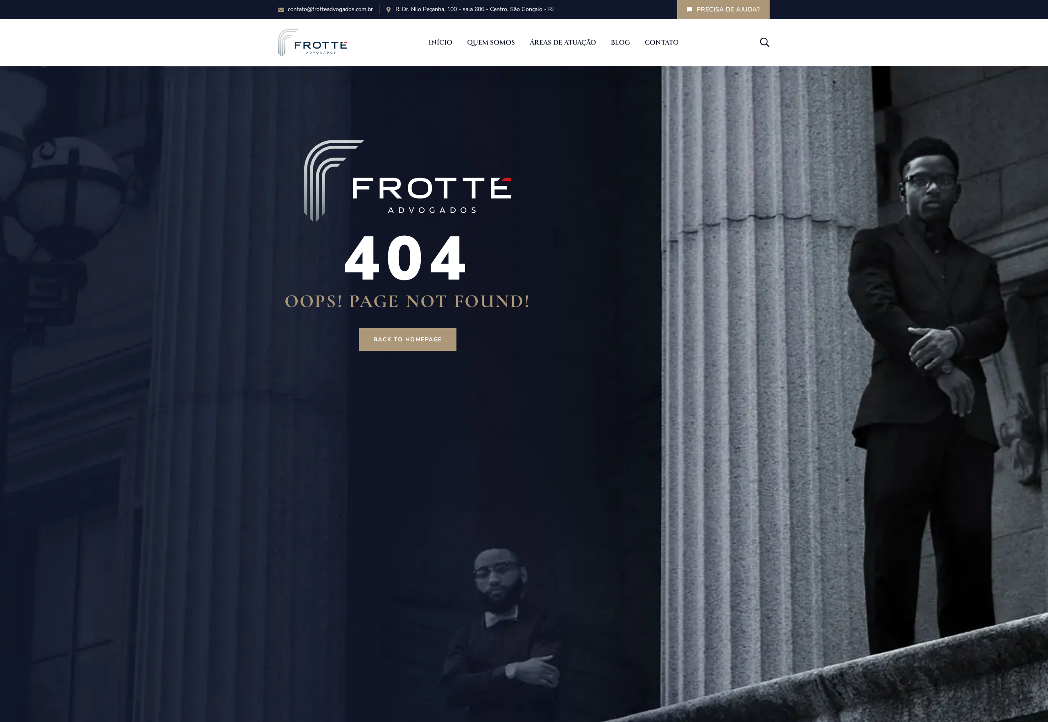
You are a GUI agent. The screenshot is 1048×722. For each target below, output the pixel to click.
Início (440, 42)
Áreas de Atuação (563, 42)
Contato (662, 42)
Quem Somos (491, 42)
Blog (620, 42)
